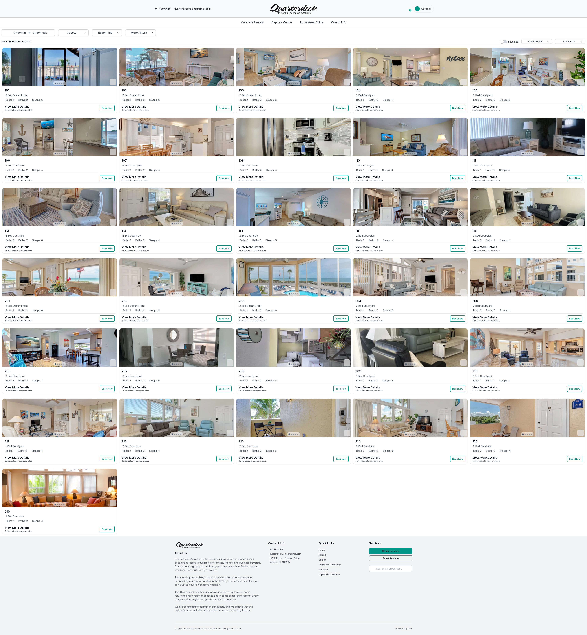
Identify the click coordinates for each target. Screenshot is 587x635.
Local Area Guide (311, 22)
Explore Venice (282, 22)
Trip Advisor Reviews (329, 574)
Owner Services (390, 551)
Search (322, 559)
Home (322, 550)
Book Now (107, 108)
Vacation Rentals (252, 22)
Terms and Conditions (330, 564)
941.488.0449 (277, 549)
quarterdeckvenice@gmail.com (285, 553)
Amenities (323, 569)
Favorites (513, 41)
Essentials (105, 32)
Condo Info (339, 22)
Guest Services (390, 558)
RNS (410, 628)
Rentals (322, 555)
